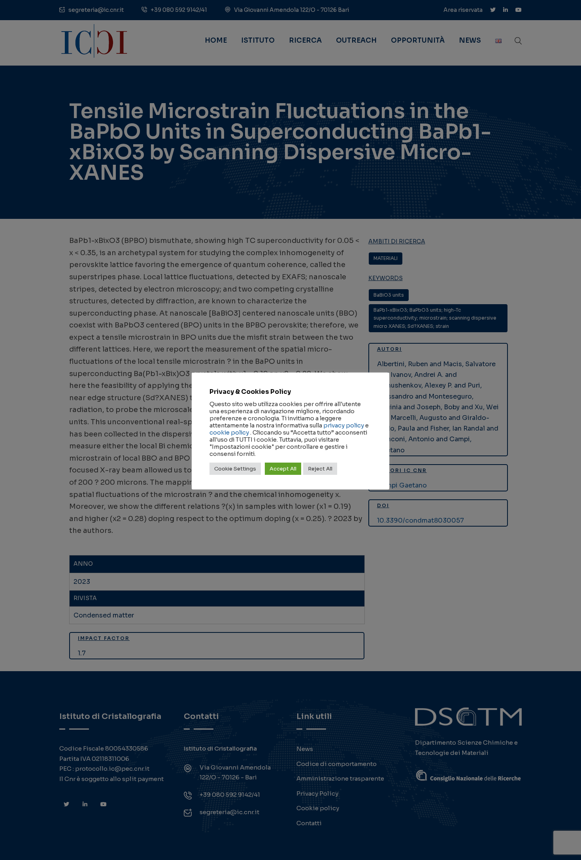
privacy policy (343, 425)
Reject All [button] (320, 468)
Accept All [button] (283, 468)
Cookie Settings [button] (235, 468)
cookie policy (229, 432)
